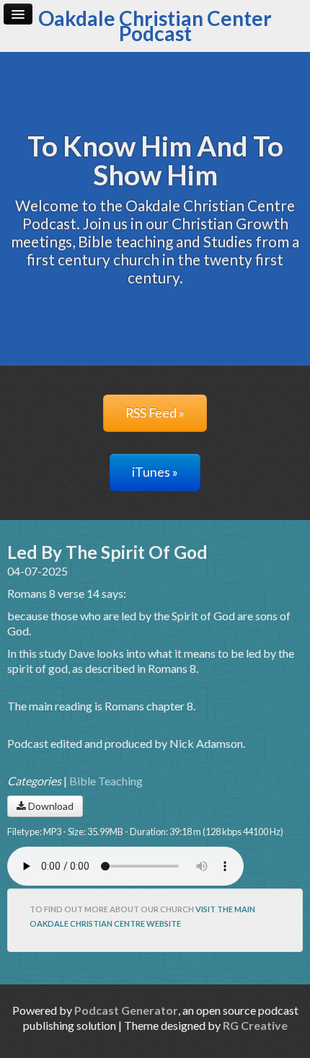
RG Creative (255, 1025)
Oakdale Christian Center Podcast (155, 25)
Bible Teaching (106, 781)
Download (50, 806)
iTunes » (155, 472)
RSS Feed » (155, 412)
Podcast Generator (126, 1010)
